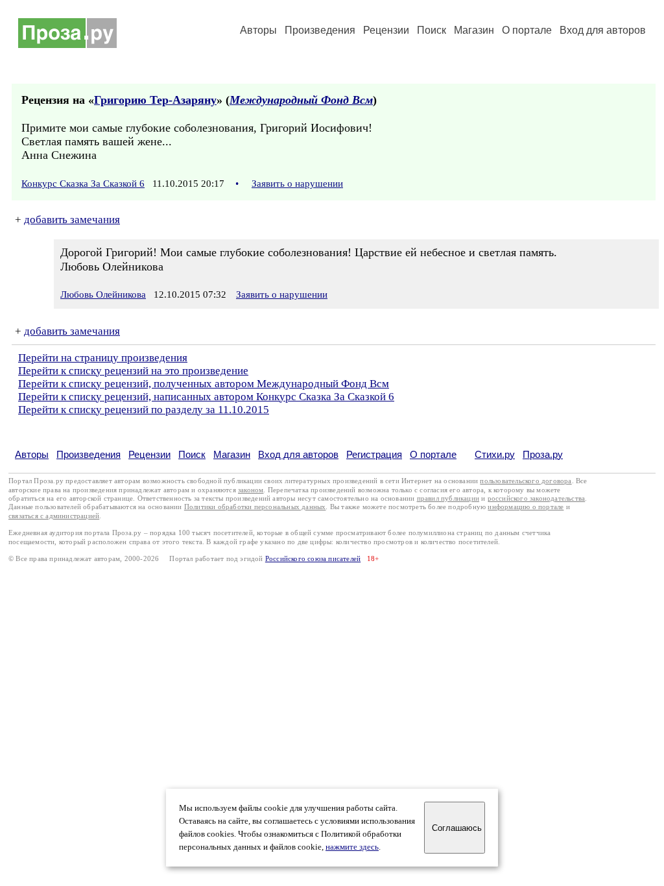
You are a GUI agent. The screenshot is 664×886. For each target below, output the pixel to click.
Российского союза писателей (313, 558)
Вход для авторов (603, 30)
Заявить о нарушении (297, 183)
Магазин (474, 30)
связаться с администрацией (53, 516)
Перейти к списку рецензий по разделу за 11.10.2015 (143, 409)
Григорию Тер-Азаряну (155, 99)
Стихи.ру (495, 454)
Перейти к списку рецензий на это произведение (133, 371)
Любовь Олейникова (103, 294)
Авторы (258, 30)
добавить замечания (72, 219)
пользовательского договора (525, 481)
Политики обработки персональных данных (255, 506)
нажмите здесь (352, 847)
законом (250, 490)
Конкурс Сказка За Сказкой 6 (83, 183)
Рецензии (386, 30)
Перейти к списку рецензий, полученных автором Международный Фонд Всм (203, 383)
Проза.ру (543, 454)
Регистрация (374, 454)
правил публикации (448, 498)
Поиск (431, 30)
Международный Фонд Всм (301, 99)
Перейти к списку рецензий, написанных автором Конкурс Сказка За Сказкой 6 (206, 396)
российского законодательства (537, 498)
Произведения (320, 30)
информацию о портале (525, 506)
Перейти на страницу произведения (102, 358)
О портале (433, 454)
